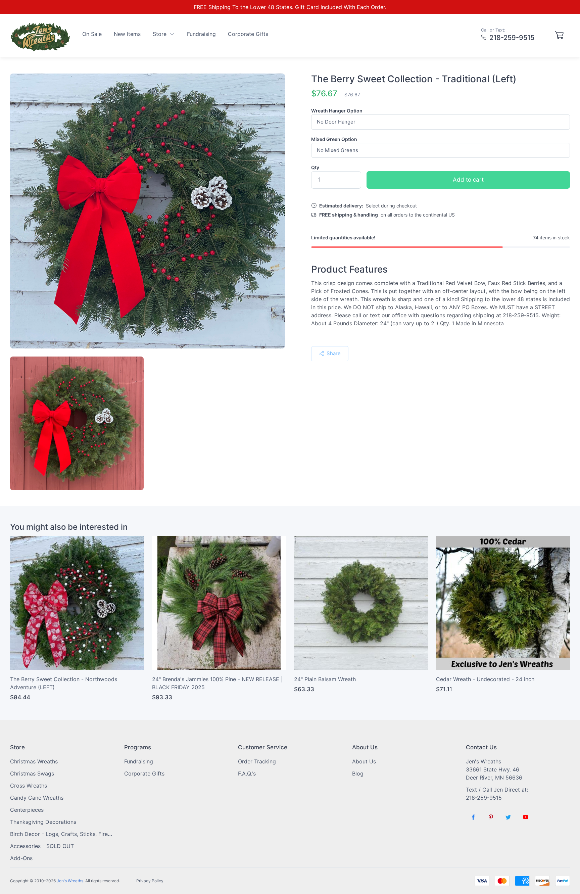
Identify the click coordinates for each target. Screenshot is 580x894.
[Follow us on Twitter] (508, 817)
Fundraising (201, 34)
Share (333, 353)
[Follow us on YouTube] (525, 817)
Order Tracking (257, 761)
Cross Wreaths (28, 785)
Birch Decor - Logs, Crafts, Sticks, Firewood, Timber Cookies (62, 834)
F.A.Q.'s (247, 773)
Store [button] (160, 34)
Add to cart (468, 179)
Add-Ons (21, 858)
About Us (364, 761)
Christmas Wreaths (34, 761)
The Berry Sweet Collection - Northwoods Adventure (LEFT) (63, 683)
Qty (315, 167)
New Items (127, 34)
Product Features (349, 269)
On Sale (92, 34)
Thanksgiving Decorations (43, 821)
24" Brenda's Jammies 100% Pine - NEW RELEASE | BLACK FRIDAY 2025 (217, 683)
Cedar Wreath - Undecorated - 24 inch (485, 679)
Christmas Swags (32, 773)
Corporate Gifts (248, 34)
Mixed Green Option (334, 139)
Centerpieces (27, 809)
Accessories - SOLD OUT (42, 846)
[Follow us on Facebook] (473, 817)
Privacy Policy (149, 880)
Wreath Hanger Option (336, 110)
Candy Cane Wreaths (36, 797)
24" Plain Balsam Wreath (325, 679)
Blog (358, 773)
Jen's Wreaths (70, 880)
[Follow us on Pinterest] (490, 817)
